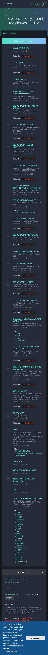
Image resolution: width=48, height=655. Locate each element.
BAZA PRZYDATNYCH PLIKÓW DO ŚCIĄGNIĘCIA (27, 368)
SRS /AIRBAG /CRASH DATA (24, 470)
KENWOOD (20, 545)
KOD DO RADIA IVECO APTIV (25, 200)
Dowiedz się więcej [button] (11, 651)
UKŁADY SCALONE (23, 451)
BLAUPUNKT (20, 519)
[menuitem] (10, 3)
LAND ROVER (21, 548)
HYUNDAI (19, 541)
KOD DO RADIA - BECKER (23, 125)
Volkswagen (20, 340)
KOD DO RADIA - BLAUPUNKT (25, 165)
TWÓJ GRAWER (19, 79)
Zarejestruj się (20, 579)
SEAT (18, 555)
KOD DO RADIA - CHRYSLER (24, 218)
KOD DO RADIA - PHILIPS (23, 282)
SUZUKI (19, 559)
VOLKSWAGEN (21, 562)
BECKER (19, 517)
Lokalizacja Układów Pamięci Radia (27, 498)
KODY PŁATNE (19, 63)
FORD (18, 534)
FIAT (18, 531)
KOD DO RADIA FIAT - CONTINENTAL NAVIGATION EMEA (27, 187)
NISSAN (19, 550)
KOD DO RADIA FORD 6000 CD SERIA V (25, 107)
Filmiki (15, 490)
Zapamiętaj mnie (31, 594)
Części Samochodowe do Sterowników (23, 480)
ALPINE (19, 515)
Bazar (15, 430)
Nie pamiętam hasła (12, 594)
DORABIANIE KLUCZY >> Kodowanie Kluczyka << (23, 92)
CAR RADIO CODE (20, 391)
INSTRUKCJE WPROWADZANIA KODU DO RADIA (26, 347)
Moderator (25, 620)
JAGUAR (19, 543)
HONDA (19, 538)
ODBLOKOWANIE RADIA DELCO (26, 251)
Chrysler (19, 522)
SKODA (19, 557)
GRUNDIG (19, 536)
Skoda (18, 338)
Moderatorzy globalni (13, 620)
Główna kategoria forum (24, 41)
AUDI (18, 333)
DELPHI (19, 526)
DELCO (18, 529)
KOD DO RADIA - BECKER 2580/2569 (23, 146)
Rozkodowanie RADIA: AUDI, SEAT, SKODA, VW (27, 320)
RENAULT (19, 552)
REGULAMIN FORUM (21, 48)
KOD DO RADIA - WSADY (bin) (25, 300)
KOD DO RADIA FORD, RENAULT (26, 235)
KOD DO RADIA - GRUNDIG (23, 264)
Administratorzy (28, 618)
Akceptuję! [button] (35, 638)
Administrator (29, 56)
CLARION (19, 524)
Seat (18, 336)
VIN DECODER (18, 413)
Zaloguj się (9, 579)
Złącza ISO (17, 461)
